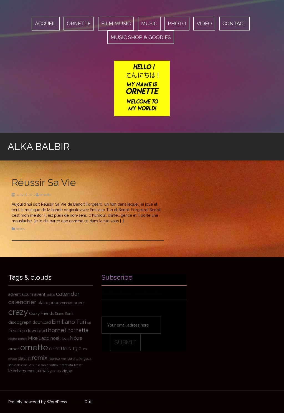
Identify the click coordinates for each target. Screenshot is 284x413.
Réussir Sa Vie (44, 182)
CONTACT (234, 23)
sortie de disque (19, 365)
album (27, 294)
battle (51, 294)
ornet (13, 348)
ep (89, 322)
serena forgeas (79, 358)
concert (66, 303)
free (12, 330)
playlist (24, 358)
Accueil (45, 23)
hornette (77, 330)
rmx (63, 358)
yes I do (55, 371)
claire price (48, 302)
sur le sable (40, 365)
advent (14, 294)
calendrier (22, 302)
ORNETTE (79, 23)
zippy (67, 371)
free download (32, 330)
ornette (45, 195)
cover (79, 302)
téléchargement (22, 371)
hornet (57, 330)
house (12, 338)
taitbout (55, 365)
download (41, 322)
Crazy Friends (41, 313)
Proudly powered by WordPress (37, 402)
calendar (67, 293)
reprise (54, 358)
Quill (89, 402)
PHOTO (177, 23)
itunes (22, 338)
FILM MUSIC (116, 23)
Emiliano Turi (69, 321)
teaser (78, 365)
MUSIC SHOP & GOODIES (141, 37)
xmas (43, 370)
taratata (67, 365)
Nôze (76, 338)
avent (39, 294)
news (20, 229)
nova (64, 338)
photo (12, 358)
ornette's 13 (63, 348)
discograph (19, 322)
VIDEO (204, 23)
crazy (18, 312)
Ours (82, 349)
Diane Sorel (64, 314)
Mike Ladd (38, 338)
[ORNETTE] (142, 88)
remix (39, 357)
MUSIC (149, 23)
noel (54, 338)
